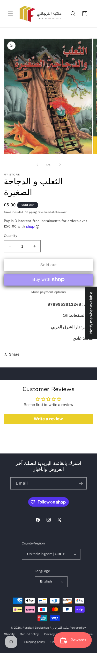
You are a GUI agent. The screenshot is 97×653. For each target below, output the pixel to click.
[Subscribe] (80, 483)
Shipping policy (35, 641)
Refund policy (29, 634)
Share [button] (14, 354)
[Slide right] (60, 165)
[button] (10, 13)
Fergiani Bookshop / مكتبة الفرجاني (46, 627)
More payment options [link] (48, 292)
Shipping (31, 212)
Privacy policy (54, 634)
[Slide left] (37, 165)
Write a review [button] (48, 419)
